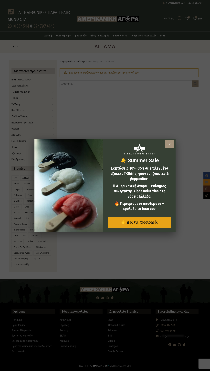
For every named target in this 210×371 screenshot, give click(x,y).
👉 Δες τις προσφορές (139, 222)
